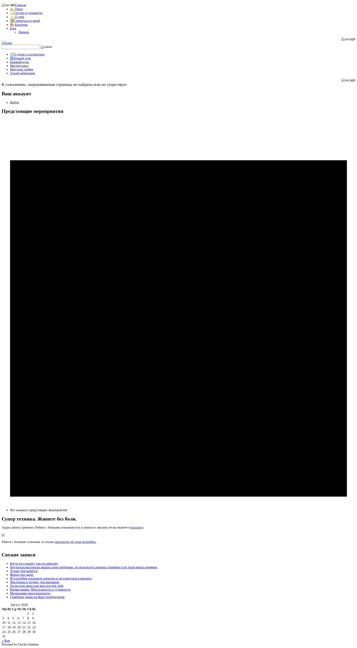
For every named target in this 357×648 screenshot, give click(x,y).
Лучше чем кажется (23, 571)
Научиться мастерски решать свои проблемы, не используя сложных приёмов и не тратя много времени (83, 567)
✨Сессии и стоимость (26, 13)
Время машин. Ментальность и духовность (40, 589)
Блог (13, 28)
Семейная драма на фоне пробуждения (37, 597)
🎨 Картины (19, 24)
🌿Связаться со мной (25, 20)
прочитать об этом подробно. (75, 542)
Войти (14, 102)
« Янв (6, 640)
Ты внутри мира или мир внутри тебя (36, 586)
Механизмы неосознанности (30, 593)
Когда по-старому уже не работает (34, 563)
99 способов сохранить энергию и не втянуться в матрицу (51, 578)
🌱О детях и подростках (27, 54)
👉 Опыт (16, 9)
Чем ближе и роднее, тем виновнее (34, 582)
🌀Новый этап (20, 58)
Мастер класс (19, 65)
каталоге (137, 527)
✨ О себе (17, 17)
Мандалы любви (21, 69)
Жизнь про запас (21, 574)
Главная (20, 5)
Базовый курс (19, 62)
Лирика (23, 32)
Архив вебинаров (22, 73)
